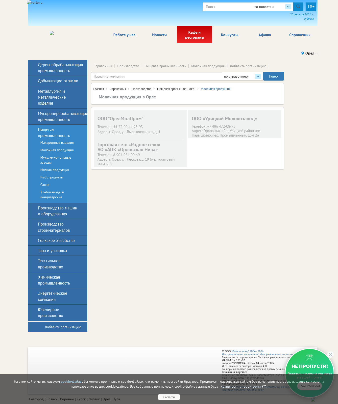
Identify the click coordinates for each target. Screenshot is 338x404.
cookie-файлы (71, 381)
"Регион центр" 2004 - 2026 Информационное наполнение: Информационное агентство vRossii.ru (263, 352)
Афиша (265, 34)
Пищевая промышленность (165, 66)
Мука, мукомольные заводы (55, 160)
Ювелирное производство (50, 312)
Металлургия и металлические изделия (52, 97)
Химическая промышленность (54, 280)
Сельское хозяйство (56, 240)
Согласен (169, 397)
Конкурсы (229, 34)
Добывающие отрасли (58, 81)
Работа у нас (124, 34)
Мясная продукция (55, 170)
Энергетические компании (52, 296)
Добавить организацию (248, 66)
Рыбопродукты (51, 177)
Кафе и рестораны (194, 35)
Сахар (44, 184)
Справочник (300, 34)
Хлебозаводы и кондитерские (52, 194)
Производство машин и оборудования (57, 211)
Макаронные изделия (57, 142)
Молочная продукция (208, 66)
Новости (159, 34)
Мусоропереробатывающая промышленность (58, 116)
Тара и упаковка (52, 250)
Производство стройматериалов (54, 227)
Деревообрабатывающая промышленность (58, 67)
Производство (128, 66)
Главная (98, 89)
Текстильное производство (50, 263)
